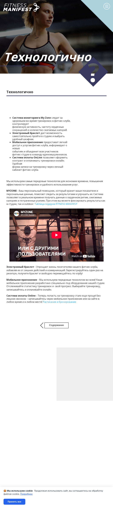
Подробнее (26, 494)
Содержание (56, 325)
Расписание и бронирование (59, 301)
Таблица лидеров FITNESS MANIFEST (55, 204)
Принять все (14, 501)
